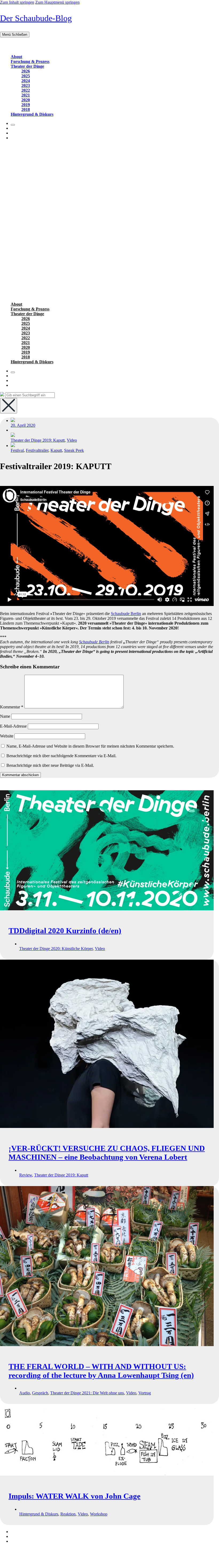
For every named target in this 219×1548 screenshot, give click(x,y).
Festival (17, 450)
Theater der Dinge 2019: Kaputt (38, 440)
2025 (25, 76)
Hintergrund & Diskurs (32, 114)
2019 (25, 104)
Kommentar (11, 707)
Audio (24, 1393)
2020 (25, 100)
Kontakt (17, 1536)
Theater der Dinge (27, 66)
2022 (25, 90)
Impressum (20, 1531)
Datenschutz (21, 1541)
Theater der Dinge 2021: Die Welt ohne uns (87, 1393)
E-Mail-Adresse (13, 726)
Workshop (98, 1514)
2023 (25, 85)
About (16, 56)
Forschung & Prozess (30, 61)
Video (72, 440)
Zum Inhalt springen (17, 2)
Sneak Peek (74, 450)
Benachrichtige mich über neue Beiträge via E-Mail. (50, 765)
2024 (25, 80)
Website (6, 736)
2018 (25, 109)
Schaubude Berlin (126, 613)
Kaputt (56, 450)
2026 (25, 71)
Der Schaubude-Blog (36, 18)
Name (5, 716)
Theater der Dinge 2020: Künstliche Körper (56, 948)
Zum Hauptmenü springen (57, 2)
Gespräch (40, 1393)
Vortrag (144, 1393)
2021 (25, 95)
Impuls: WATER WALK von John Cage (74, 1496)
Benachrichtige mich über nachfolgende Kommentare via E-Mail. (61, 755)
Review (25, 1175)
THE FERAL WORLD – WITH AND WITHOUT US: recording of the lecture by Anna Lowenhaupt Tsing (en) (101, 1370)
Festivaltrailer (37, 450)
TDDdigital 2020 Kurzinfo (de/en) (65, 930)
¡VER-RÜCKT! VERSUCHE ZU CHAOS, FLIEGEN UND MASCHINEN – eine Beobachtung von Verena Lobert (107, 1152)
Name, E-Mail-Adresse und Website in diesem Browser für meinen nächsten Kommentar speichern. (90, 746)
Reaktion (68, 1514)
